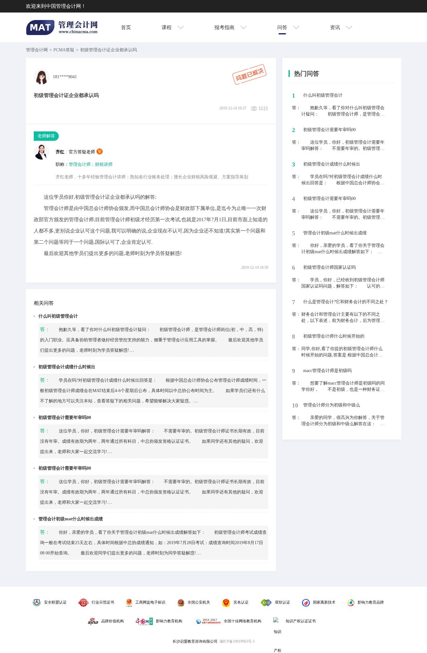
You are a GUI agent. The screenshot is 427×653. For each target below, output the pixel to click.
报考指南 (225, 27)
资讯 (335, 27)
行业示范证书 (103, 602)
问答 (283, 27)
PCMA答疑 (63, 50)
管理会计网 (37, 50)
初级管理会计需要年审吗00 (64, 417)
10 (295, 405)
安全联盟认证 (55, 602)
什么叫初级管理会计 (58, 316)
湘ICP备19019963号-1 (237, 641)
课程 (167, 27)
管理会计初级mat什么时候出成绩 (70, 519)
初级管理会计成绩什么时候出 (66, 367)
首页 (126, 27)
